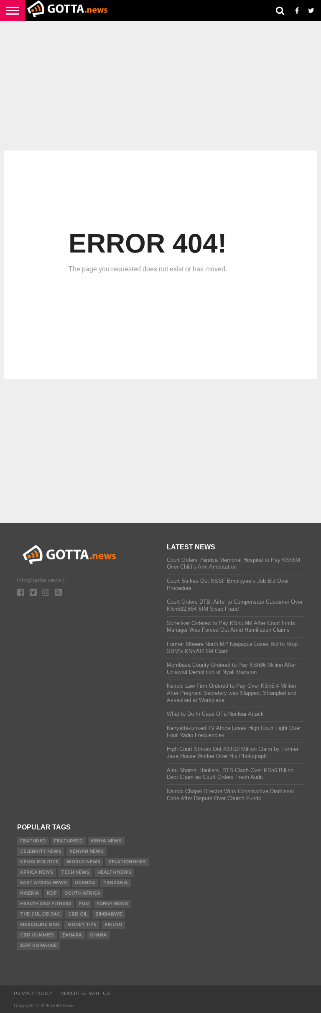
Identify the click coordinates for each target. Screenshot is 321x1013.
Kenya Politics (39, 862)
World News (83, 862)
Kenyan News (86, 851)
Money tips (82, 924)
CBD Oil (77, 914)
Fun (84, 903)
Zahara (72, 935)
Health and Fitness (45, 903)
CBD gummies (37, 935)
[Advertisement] (160, 85)
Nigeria (29, 893)
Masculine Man (39, 924)
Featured (33, 841)
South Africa (82, 893)
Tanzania (115, 882)
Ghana (98, 935)
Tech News (75, 872)
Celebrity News (40, 851)
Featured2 (68, 841)
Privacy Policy (33, 993)
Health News (114, 872)
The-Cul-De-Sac (40, 914)
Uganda (85, 882)
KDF (52, 893)
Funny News (112, 903)
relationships (127, 862)
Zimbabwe (108, 914)
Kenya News (106, 841)
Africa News (36, 872)
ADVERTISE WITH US (85, 993)
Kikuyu (113, 924)
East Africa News (43, 882)
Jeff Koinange (38, 945)
